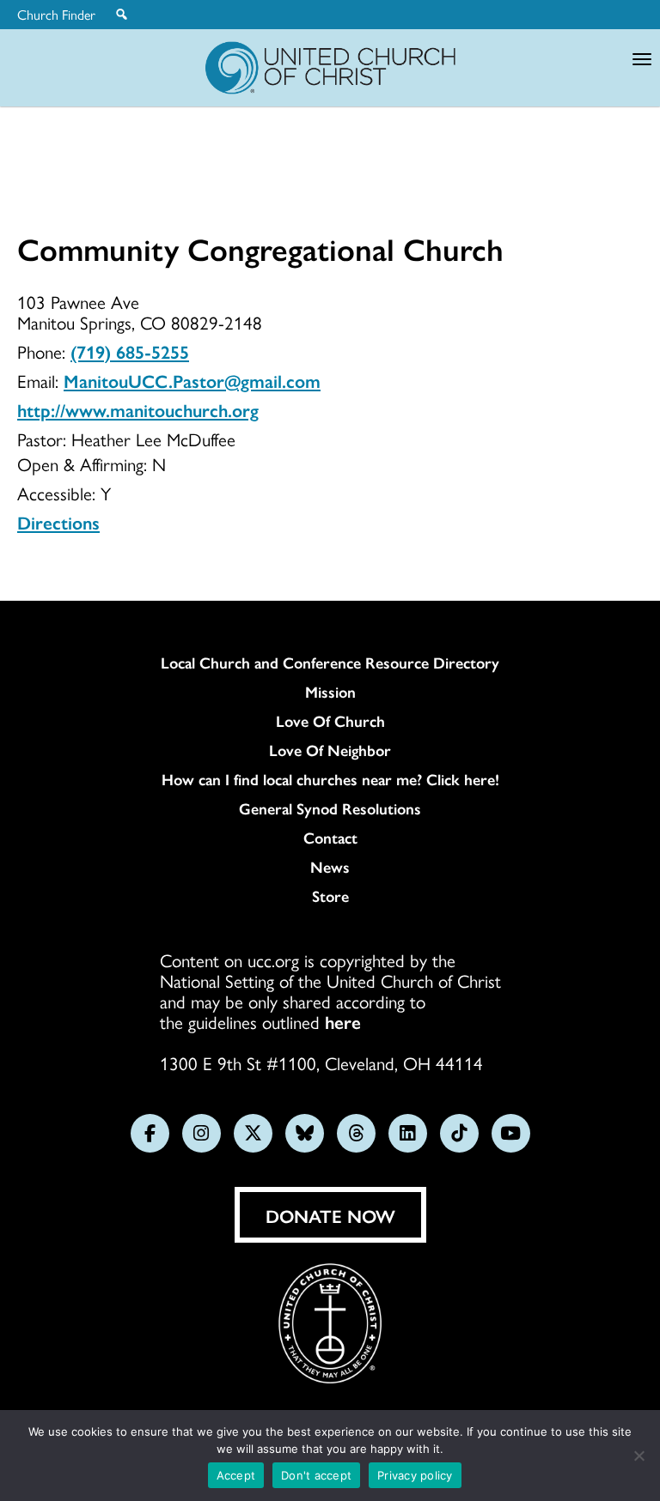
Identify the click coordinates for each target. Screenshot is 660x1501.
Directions (58, 522)
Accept (236, 1475)
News (330, 866)
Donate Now (330, 1215)
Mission (330, 691)
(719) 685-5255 (129, 351)
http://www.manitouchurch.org (138, 409)
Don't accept (316, 1475)
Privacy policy (415, 1475)
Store (330, 896)
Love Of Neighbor (330, 750)
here (343, 1021)
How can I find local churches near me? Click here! (330, 779)
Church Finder (56, 14)
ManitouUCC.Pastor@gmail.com (192, 380)
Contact (330, 837)
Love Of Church (330, 721)
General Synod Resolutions (330, 808)
